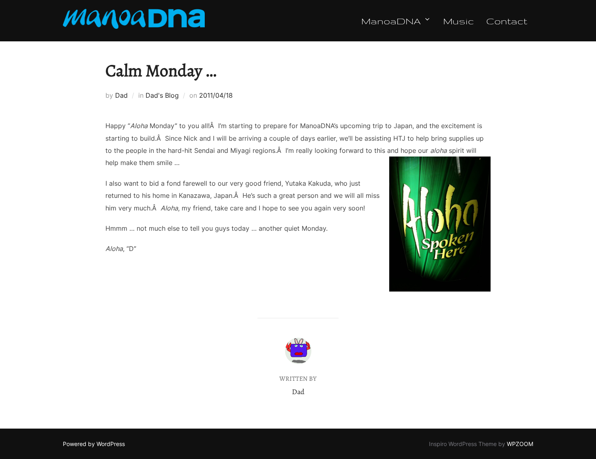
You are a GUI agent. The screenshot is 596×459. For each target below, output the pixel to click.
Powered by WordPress (94, 443)
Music (458, 20)
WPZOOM (520, 443)
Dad (121, 95)
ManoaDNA (391, 20)
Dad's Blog (162, 95)
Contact (506, 20)
